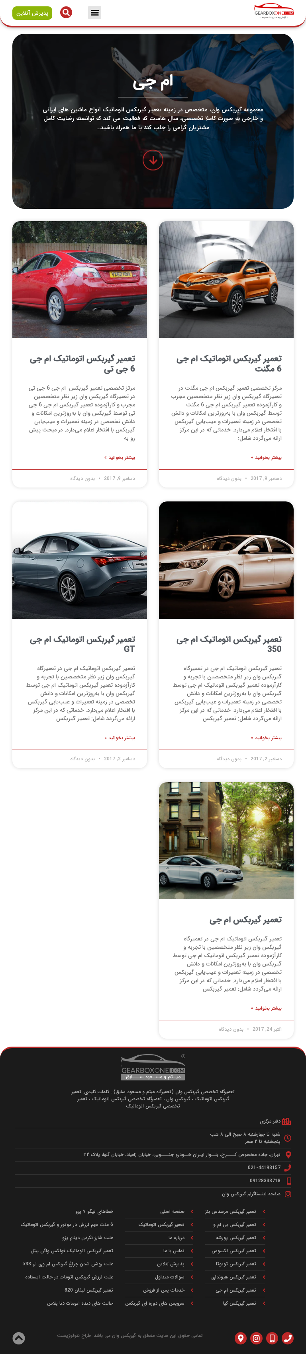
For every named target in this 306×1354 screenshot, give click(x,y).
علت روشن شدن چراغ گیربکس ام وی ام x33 (68, 1264)
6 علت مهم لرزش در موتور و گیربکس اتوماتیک (66, 1224)
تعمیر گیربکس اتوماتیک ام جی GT (82, 644)
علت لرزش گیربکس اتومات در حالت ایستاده (69, 1277)
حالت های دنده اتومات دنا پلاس (80, 1303)
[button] (94, 12)
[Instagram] (256, 1338)
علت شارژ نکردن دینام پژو (87, 1237)
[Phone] (288, 1338)
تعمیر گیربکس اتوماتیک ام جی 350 (229, 644)
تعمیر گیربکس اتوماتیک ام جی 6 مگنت (229, 363)
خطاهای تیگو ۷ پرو (94, 1211)
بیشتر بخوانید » (266, 457)
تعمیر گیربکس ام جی (246, 920)
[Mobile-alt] (272, 1338)
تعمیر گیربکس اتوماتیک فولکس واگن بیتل (72, 1251)
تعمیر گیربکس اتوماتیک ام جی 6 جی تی (82, 363)
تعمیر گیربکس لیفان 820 (89, 1290)
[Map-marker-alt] (241, 1338)
